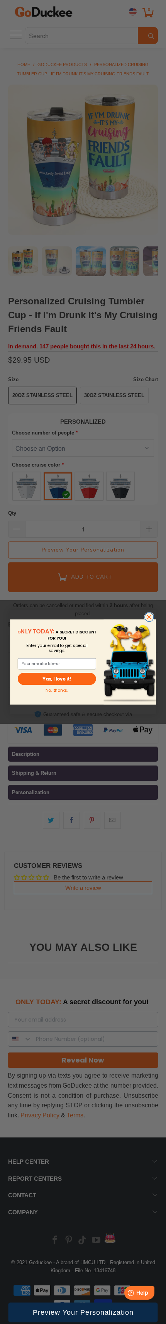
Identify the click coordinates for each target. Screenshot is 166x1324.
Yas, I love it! (56, 679)
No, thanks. (57, 690)
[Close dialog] (149, 617)
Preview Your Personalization (83, 1312)
